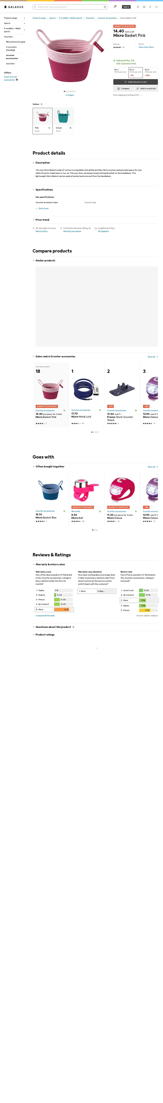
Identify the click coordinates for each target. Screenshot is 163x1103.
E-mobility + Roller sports (12, 30)
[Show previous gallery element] (32, 55)
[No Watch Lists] (150, 7)
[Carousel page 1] (64, 91)
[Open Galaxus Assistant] (138, 7)
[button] (135, 62)
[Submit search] (35, 6)
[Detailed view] (54, 582)
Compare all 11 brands (45, 596)
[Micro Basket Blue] (50, 294)
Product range (10, 18)
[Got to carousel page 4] (70, 91)
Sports (7, 23)
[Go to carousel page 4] (96, 327)
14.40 (118, 31)
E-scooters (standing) (11, 48)
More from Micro (146, 45)
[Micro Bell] (86, 479)
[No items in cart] (156, 7)
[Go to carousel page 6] (100, 327)
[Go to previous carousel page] (37, 294)
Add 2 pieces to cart (137, 82)
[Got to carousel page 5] (72, 91)
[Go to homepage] (13, 7)
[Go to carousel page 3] (93, 327)
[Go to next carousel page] (153, 294)
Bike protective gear (15, 42)
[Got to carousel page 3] (68, 91)
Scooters (8, 37)
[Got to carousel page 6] (74, 91)
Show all (151, 261)
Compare (125, 88)
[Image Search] (105, 6)
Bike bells (75, 492)
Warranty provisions (72, 231)
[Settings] (115, 7)
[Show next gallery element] (107, 55)
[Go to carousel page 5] (98, 327)
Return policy (42, 231)
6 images (70, 95)
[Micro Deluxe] (86, 294)
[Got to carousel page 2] (66, 91)
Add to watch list (148, 88)
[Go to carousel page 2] (91, 327)
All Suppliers (103, 231)
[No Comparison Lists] (144, 7)
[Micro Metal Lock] (122, 294)
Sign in (126, 7)
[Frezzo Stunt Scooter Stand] (122, 375)
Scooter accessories (12, 57)
